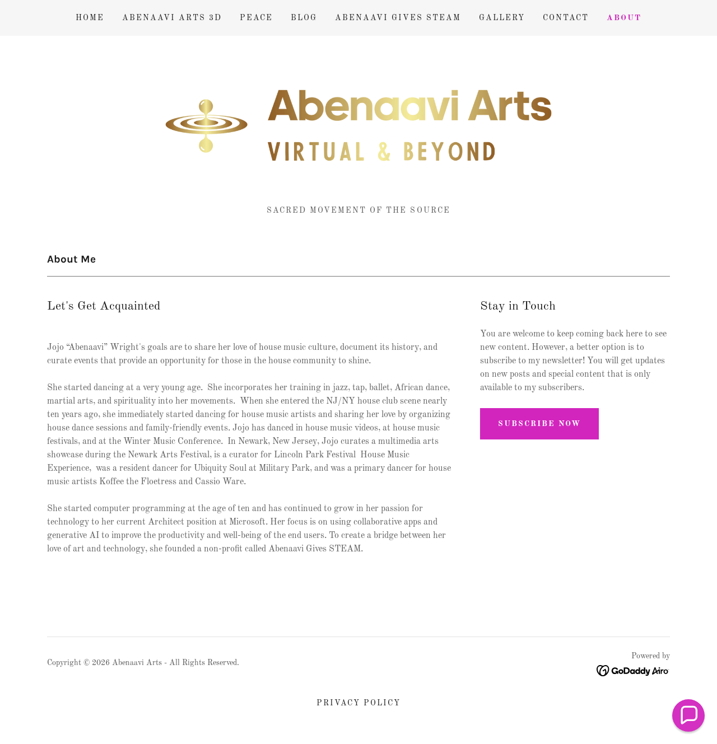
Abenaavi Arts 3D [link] (172, 18)
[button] (688, 715)
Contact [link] (566, 18)
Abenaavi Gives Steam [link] (398, 18)
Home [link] (90, 18)
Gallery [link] (502, 18)
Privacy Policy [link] (358, 703)
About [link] (624, 18)
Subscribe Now (539, 424)
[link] (358, 125)
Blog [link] (304, 18)
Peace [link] (256, 18)
